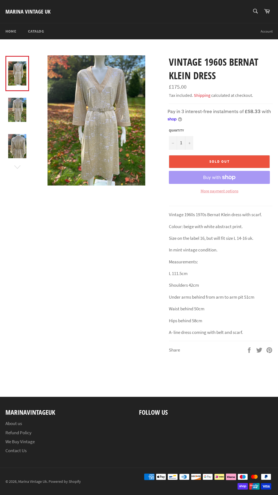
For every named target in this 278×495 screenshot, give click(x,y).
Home (10, 31)
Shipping (202, 95)
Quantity (176, 130)
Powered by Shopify (65, 481)
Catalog (36, 31)
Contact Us (16, 451)
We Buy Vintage (20, 442)
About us (13, 423)
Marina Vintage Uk (27, 11)
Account (267, 31)
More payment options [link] (219, 190)
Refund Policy (18, 433)
